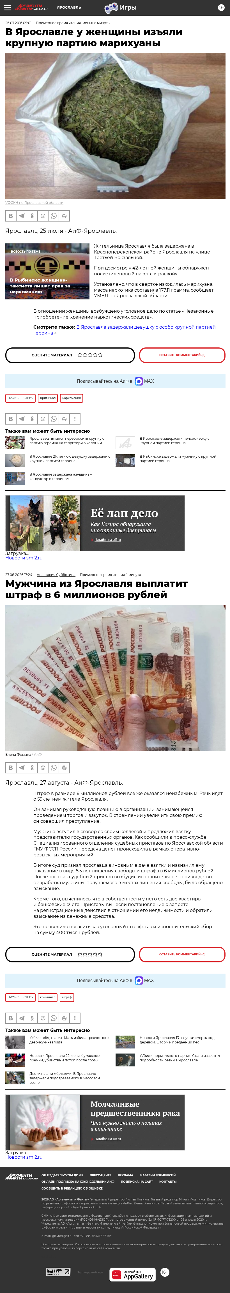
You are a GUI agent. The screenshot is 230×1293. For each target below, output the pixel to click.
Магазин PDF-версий (158, 1175)
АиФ (38, 754)
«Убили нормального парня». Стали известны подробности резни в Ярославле (180, 1058)
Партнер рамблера (90, 1272)
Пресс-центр (100, 1175)
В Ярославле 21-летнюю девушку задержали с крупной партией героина (69, 458)
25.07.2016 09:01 (18, 23)
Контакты (167, 1182)
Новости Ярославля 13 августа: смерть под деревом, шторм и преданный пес (177, 1040)
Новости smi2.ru (24, 558)
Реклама (125, 1175)
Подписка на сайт (137, 1182)
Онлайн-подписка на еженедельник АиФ (78, 1182)
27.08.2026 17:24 (18, 575)
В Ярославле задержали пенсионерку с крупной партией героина (175, 440)
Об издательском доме (62, 1175)
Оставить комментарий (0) (182, 355)
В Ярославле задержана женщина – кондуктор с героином (60, 476)
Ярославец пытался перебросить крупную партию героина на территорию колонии (66, 440)
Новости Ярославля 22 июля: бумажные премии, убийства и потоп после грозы (64, 1058)
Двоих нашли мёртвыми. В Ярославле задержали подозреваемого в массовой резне (64, 1078)
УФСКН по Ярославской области (34, 202)
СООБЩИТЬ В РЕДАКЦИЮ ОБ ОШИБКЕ (72, 1188)
